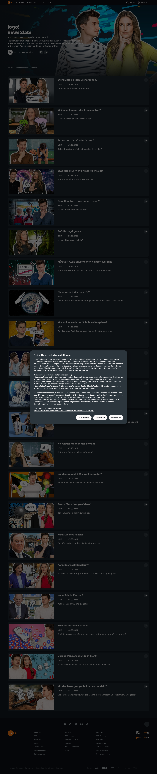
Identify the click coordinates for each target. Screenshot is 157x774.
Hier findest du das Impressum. (48, 408)
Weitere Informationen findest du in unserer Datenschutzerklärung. (64, 411)
